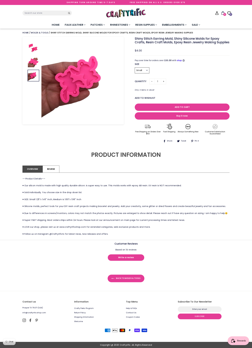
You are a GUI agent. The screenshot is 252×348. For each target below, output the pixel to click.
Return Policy (80, 313)
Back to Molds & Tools (128, 278)
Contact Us (131, 313)
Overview (32, 169)
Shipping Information (84, 317)
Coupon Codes (133, 317)
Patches (97, 25)
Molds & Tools (39, 32)
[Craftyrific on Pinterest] (36, 320)
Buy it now (182, 115)
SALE (195, 25)
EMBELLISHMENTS (173, 25)
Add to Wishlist (145, 98)
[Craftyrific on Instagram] (24, 320)
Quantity (140, 81)
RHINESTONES (119, 25)
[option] (80, 80)
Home (56, 25)
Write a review (126, 257)
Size (137, 64)
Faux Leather (74, 25)
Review (51, 169)
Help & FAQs (131, 308)
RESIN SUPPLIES (145, 25)
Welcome (78, 321)
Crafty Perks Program (84, 308)
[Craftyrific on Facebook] (30, 320)
